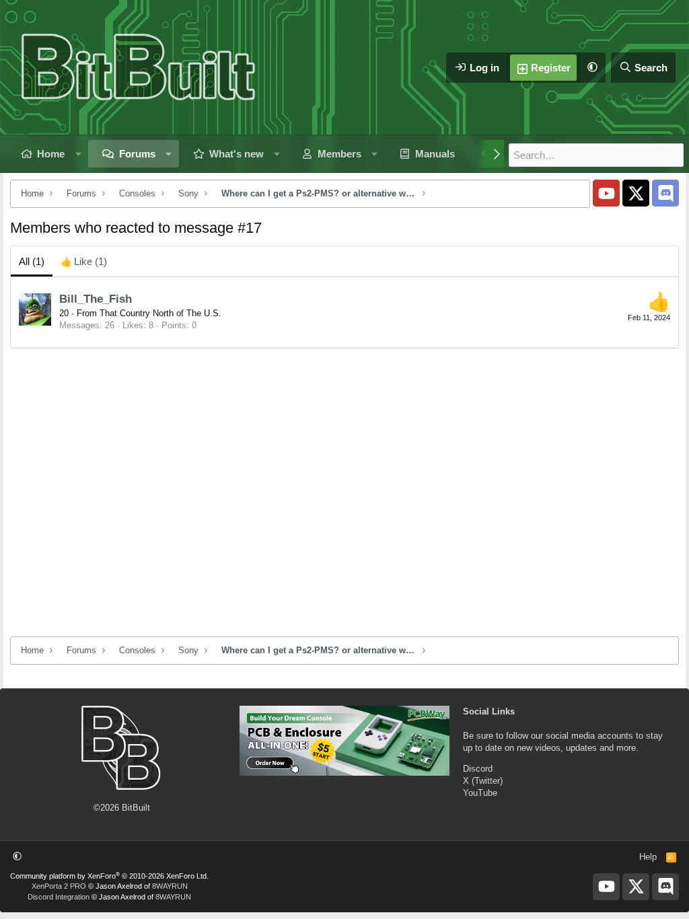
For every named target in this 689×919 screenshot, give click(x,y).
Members (339, 153)
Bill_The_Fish (95, 299)
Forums (137, 153)
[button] (592, 67)
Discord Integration (58, 897)
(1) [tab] (31, 261)
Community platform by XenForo (109, 876)
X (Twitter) (483, 781)
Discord (478, 769)
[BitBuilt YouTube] (606, 193)
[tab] (83, 261)
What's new (236, 153)
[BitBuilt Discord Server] (665, 193)
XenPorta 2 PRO (59, 886)
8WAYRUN (170, 886)
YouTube (480, 793)
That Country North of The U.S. (160, 313)
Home (51, 153)
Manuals (435, 153)
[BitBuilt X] (635, 193)
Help (648, 857)
